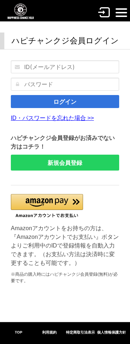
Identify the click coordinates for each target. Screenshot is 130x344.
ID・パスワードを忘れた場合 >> (52, 118)
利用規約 (49, 332)
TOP (18, 332)
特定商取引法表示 (80, 332)
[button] (47, 206)
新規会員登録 (65, 162)
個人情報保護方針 (111, 332)
